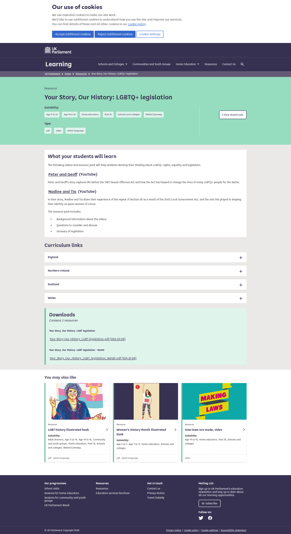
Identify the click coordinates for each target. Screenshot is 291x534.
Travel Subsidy (155, 497)
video (58, 130)
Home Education (186, 64)
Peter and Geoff (62, 174)
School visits (51, 488)
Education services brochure (113, 493)
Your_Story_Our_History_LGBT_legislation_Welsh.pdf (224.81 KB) (93, 358)
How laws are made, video (203, 430)
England (53, 257)
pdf (48, 130)
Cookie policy (191, 530)
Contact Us (228, 64)
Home (68, 73)
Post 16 (108, 114)
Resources (211, 64)
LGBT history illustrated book (68, 430)
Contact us (153, 488)
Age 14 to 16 (70, 114)
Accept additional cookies (73, 34)
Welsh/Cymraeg (154, 114)
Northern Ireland (58, 270)
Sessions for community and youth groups (65, 499)
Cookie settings (150, 34)
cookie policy (137, 24)
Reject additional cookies (115, 34)
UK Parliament (52, 73)
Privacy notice (173, 530)
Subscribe (211, 503)
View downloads (233, 114)
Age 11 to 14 (52, 114)
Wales (52, 298)
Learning (58, 64)
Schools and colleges (129, 114)
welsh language (75, 130)
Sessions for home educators (61, 493)
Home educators (90, 114)
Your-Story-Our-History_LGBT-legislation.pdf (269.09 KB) (88, 339)
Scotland (53, 284)
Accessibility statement (233, 530)
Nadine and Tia (62, 191)
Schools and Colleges (111, 64)
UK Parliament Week (56, 505)
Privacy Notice (156, 493)
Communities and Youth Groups (151, 64)
